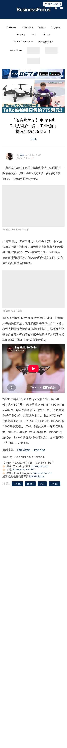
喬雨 (22, 155)
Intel (30, 483)
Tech (33, 34)
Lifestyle (46, 34)
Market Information (23, 41)
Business (11, 27)
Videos (41, 27)
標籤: (6, 483)
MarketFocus (36, 476)
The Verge (23, 449)
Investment (27, 27)
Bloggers (55, 27)
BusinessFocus (39, 466)
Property (21, 34)
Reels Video (16, 50)
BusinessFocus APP (23, 469)
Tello (54, 483)
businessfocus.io (42, 473)
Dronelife (39, 449)
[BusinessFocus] (33, 10)
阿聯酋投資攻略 (46, 41)
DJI (42, 483)
